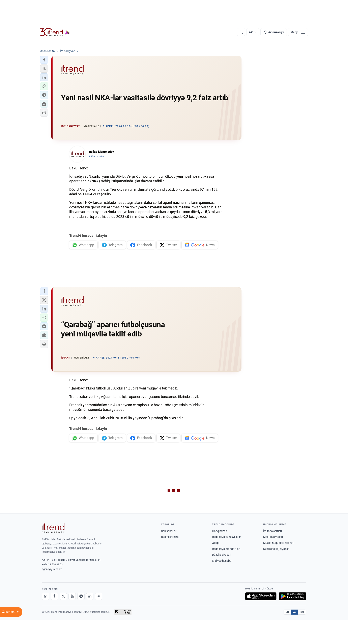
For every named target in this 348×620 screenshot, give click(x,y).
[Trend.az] (55, 32)
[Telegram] (81, 596)
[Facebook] (54, 596)
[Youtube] (72, 596)
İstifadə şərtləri (272, 531)
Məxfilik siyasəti (273, 536)
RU (302, 612)
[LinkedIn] (89, 596)
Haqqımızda (219, 531)
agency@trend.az (52, 569)
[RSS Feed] (98, 596)
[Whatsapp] (45, 596)
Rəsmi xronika (170, 536)
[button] (44, 60)
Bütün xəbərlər (96, 156)
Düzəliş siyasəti (221, 554)
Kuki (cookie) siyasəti (276, 548)
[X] (63, 596)
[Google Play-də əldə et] (292, 596)
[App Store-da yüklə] (261, 596)
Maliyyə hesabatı (222, 560)
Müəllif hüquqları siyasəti (278, 542)
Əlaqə (215, 542)
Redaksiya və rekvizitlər (226, 536)
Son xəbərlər (168, 531)
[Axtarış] (241, 32)
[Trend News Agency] (53, 528)
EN (287, 612)
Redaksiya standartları (226, 548)
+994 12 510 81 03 (52, 564)
